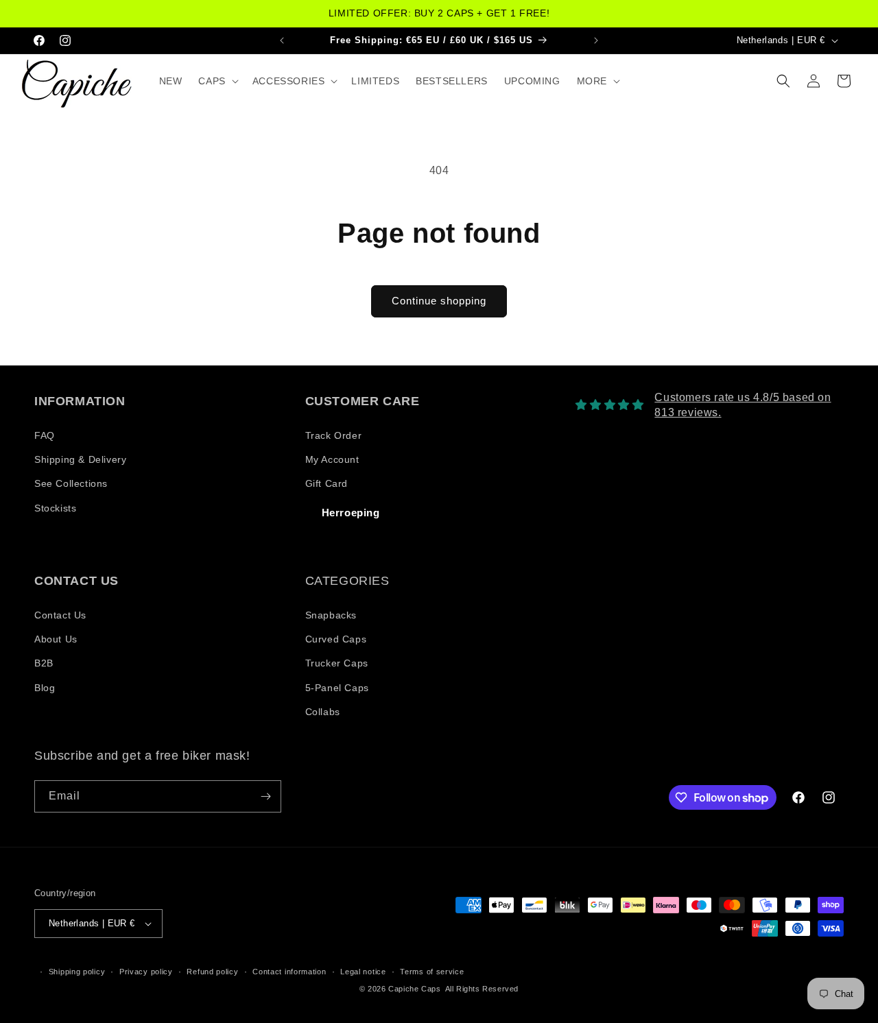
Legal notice (362, 971)
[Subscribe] (265, 796)
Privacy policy (146, 971)
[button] (217, 81)
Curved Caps (336, 639)
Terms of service (432, 971)
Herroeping (351, 512)
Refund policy (212, 971)
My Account (332, 459)
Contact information (289, 971)
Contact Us (60, 615)
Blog (44, 687)
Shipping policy (77, 971)
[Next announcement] (596, 40)
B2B (44, 663)
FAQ (44, 435)
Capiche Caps (414, 989)
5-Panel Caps (337, 687)
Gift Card (326, 483)
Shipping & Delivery (80, 459)
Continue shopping (439, 300)
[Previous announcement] (282, 40)
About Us (56, 639)
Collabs (322, 711)
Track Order (333, 435)
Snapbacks (331, 615)
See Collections (71, 483)
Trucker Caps (336, 663)
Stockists (55, 508)
